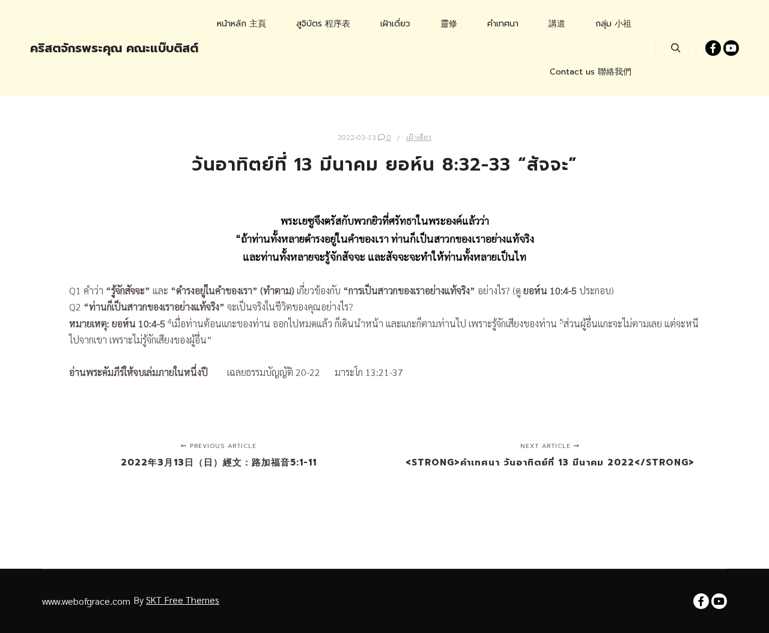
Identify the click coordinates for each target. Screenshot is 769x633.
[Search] (676, 48)
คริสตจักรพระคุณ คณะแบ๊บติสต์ (90, 48)
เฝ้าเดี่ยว (418, 137)
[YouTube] (731, 48)
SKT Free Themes (182, 599)
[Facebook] (713, 48)
